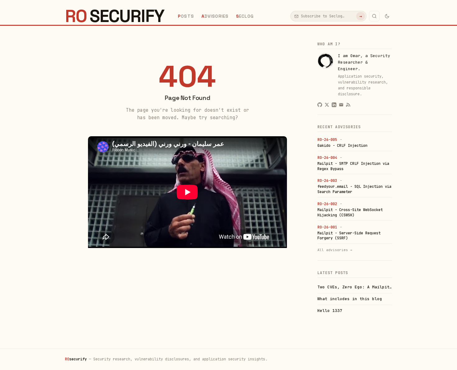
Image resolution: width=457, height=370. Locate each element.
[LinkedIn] (334, 104)
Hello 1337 (329, 310)
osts (186, 16)
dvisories (214, 16)
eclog (245, 16)
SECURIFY (114, 16)
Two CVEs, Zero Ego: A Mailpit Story (354, 287)
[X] (327, 104)
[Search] (374, 16)
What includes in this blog (349, 298)
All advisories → (334, 250)
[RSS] (348, 104)
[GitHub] (319, 104)
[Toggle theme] (387, 16)
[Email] (341, 104)
